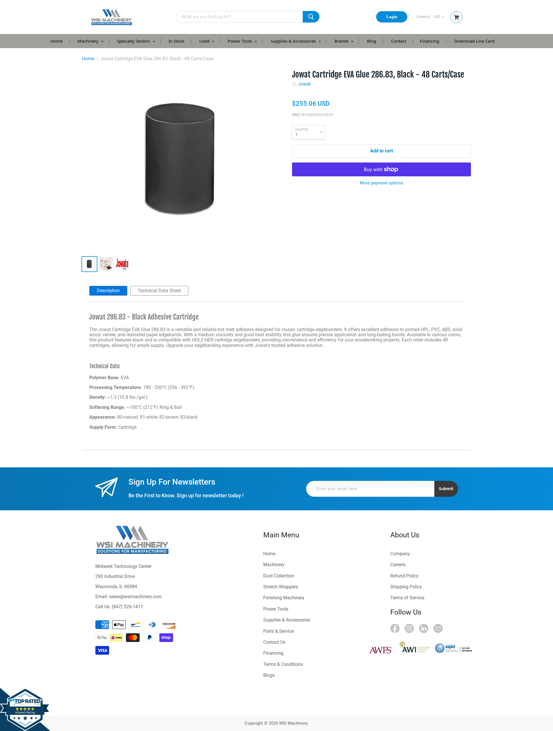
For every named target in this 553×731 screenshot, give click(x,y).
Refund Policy (404, 576)
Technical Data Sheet (159, 290)
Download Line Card (474, 41)
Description (108, 290)
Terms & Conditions (283, 664)
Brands (342, 41)
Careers (398, 564)
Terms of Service (407, 597)
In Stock (176, 41)
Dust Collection (278, 576)
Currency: (423, 17)
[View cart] (456, 17)
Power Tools (240, 41)
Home (56, 41)
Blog (371, 41)
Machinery (88, 41)
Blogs (269, 675)
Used (205, 41)
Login (391, 16)
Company (400, 553)
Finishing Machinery (283, 597)
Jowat (304, 84)
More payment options (381, 183)
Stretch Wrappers (280, 587)
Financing (429, 41)
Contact (398, 41)
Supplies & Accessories (294, 41)
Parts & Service (278, 631)
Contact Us (274, 642)
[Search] (311, 16)
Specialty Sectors (134, 41)
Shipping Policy (406, 587)
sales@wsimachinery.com (135, 596)
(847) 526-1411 (127, 606)
